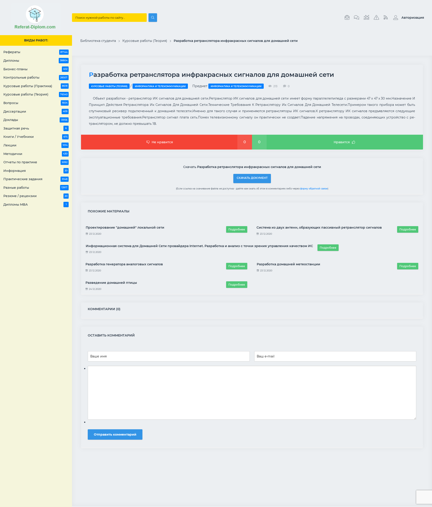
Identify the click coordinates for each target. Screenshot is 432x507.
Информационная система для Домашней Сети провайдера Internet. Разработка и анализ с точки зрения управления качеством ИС (199, 246)
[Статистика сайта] (366, 17)
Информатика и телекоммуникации (160, 86)
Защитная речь (35, 128)
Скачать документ (252, 178)
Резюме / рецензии (35, 196)
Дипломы (35, 61)
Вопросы (35, 103)
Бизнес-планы (35, 69)
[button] (407, 17)
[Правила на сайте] (376, 17)
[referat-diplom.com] (36, 29)
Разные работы (35, 188)
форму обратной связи (314, 188)
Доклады (35, 120)
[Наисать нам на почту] (347, 17)
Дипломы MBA (35, 204)
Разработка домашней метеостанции (288, 264)
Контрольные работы (35, 77)
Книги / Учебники (35, 137)
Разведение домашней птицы (111, 283)
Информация (35, 171)
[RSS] (385, 17)
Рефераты (35, 52)
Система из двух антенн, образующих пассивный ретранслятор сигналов (319, 227)
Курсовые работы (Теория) (35, 94)
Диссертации (35, 111)
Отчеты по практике (35, 162)
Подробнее (236, 229)
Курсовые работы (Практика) (35, 86)
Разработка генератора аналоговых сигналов (124, 264)
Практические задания (35, 179)
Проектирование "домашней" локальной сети (125, 227)
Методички (35, 154)
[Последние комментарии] (357, 17)
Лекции (35, 145)
